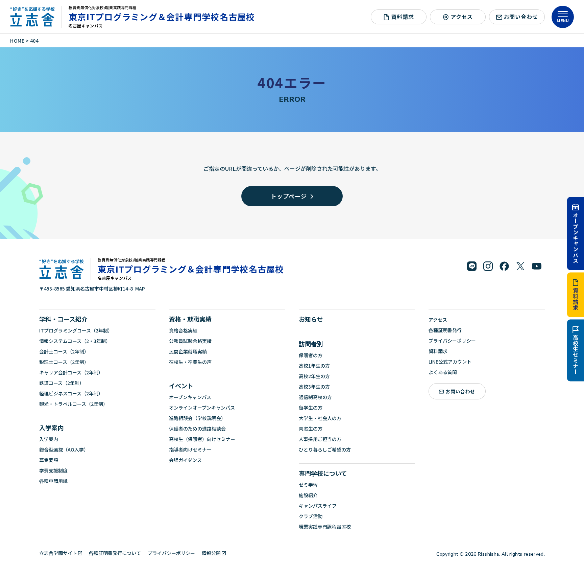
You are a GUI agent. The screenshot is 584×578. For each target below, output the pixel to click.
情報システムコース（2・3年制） (75, 341)
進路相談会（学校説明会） (197, 418)
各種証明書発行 (445, 330)
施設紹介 (308, 495)
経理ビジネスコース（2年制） (71, 393)
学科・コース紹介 (63, 319)
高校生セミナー (575, 354)
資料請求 (575, 298)
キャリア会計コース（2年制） (71, 372)
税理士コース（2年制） (64, 362)
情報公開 (211, 553)
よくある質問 (443, 372)
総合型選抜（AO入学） (64, 449)
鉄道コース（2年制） (61, 382)
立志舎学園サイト (58, 553)
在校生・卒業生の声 (190, 362)
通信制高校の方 (315, 397)
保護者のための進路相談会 (197, 428)
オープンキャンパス (575, 237)
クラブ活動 (310, 516)
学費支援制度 (53, 470)
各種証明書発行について (115, 553)
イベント (181, 385)
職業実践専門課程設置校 (325, 526)
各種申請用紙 (53, 481)
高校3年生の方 (314, 386)
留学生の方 (310, 407)
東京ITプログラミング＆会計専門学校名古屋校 (162, 16)
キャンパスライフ (318, 505)
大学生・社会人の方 (320, 418)
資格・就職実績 (190, 319)
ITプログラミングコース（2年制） (76, 330)
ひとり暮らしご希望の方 (325, 449)
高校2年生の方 (314, 376)
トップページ (289, 196)
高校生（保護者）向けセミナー (202, 439)
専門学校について (323, 473)
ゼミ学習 (308, 484)
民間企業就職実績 (188, 351)
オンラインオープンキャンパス (202, 407)
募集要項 (48, 460)
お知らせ (311, 319)
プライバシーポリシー (452, 340)
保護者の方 (310, 355)
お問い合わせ (521, 17)
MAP (140, 288)
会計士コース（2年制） (64, 351)
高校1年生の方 (314, 365)
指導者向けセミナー (190, 449)
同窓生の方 (310, 428)
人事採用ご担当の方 (320, 439)
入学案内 (51, 427)
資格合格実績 (183, 330)
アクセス (462, 17)
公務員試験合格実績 (190, 341)
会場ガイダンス (185, 460)
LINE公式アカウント (450, 361)
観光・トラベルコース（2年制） (73, 403)
